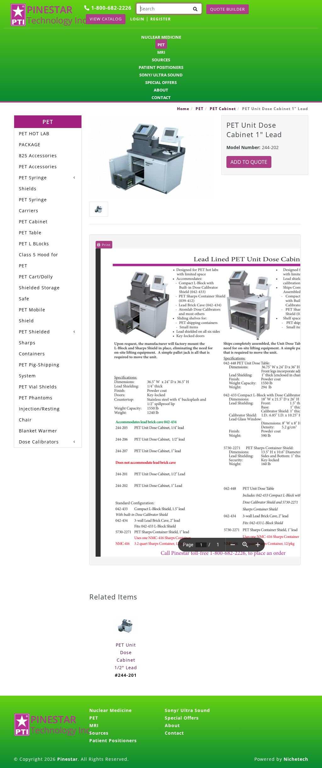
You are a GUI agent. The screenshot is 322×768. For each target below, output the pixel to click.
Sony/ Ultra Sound (161, 75)
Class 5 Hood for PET (38, 260)
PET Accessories (38, 167)
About (161, 90)
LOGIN (137, 19)
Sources (161, 60)
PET (161, 44)
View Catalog (106, 19)
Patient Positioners (161, 67)
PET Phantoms (36, 398)
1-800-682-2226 (110, 7)
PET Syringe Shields (33, 183)
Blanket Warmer (38, 431)
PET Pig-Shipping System (39, 370)
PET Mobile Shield (32, 315)
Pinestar (67, 759)
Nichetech (296, 759)
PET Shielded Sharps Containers (34, 343)
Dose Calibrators (39, 442)
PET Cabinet (223, 108)
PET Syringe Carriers (33, 205)
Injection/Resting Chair (39, 414)
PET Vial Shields (38, 387)
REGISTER (160, 19)
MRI (161, 52)
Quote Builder (227, 9)
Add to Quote (248, 162)
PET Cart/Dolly (36, 277)
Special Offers (161, 82)
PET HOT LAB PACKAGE (34, 139)
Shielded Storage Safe (39, 293)
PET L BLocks (34, 244)
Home (183, 108)
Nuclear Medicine (161, 37)
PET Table (30, 233)
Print (106, 244)
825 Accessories (38, 156)
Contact (161, 97)
